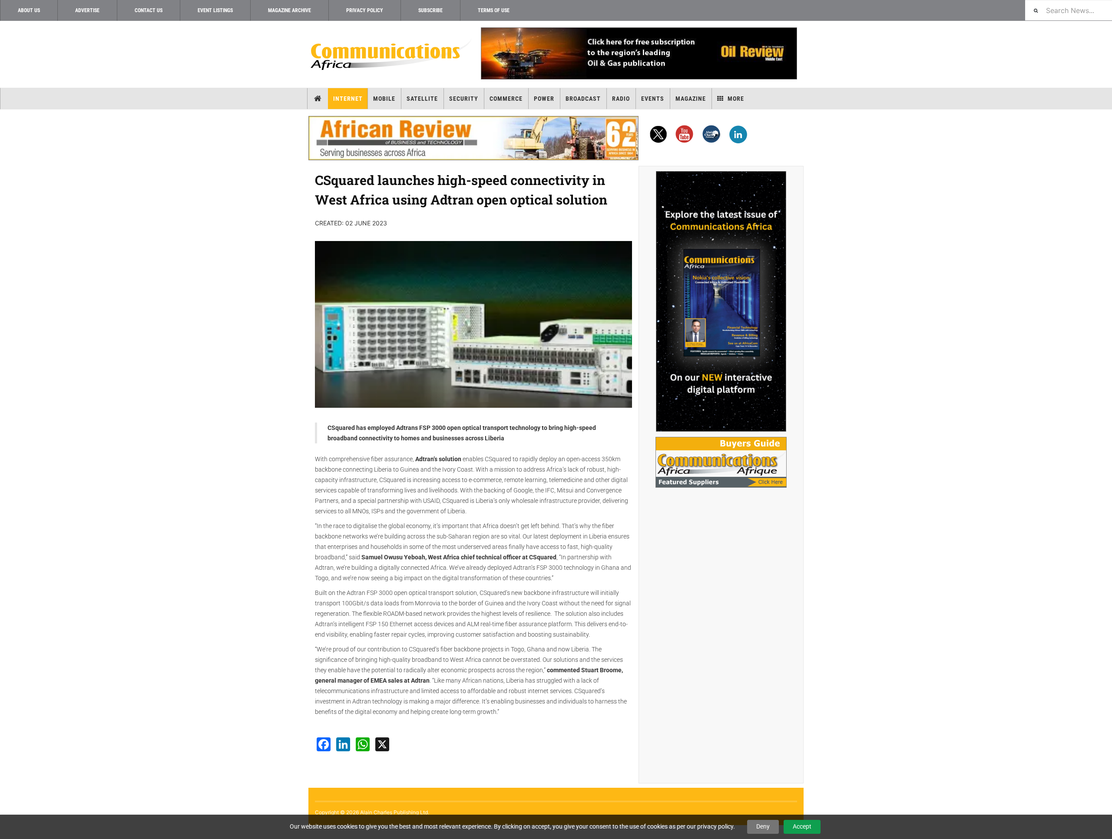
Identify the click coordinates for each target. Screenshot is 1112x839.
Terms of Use (494, 10)
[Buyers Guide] (721, 462)
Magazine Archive (289, 10)
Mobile (384, 98)
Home (318, 98)
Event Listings (215, 10)
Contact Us (148, 10)
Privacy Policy (364, 10)
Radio (621, 98)
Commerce (506, 98)
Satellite (422, 98)
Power (544, 98)
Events (652, 98)
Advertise (87, 10)
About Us (29, 10)
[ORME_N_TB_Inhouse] (638, 53)
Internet (348, 98)
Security (463, 98)
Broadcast (583, 98)
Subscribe (430, 10)
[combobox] (1068, 10)
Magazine (690, 98)
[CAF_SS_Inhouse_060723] (721, 301)
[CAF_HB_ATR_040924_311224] (473, 138)
